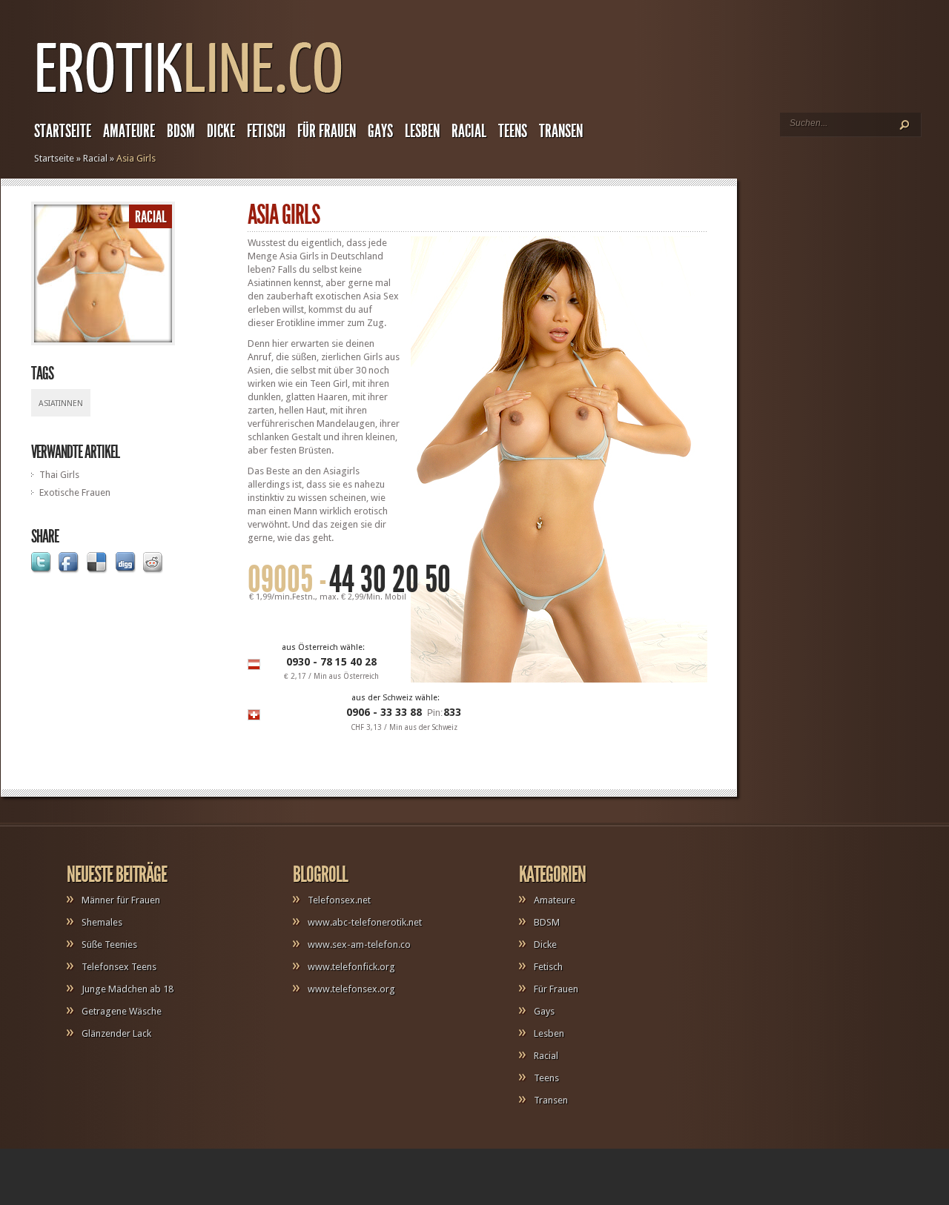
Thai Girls (59, 474)
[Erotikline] (188, 100)
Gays (380, 131)
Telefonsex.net (339, 900)
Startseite (62, 131)
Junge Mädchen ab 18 (127, 989)
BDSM (181, 131)
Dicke (221, 131)
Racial (469, 131)
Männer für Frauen (121, 900)
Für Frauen (326, 131)
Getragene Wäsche (122, 1011)
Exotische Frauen (74, 492)
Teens (512, 131)
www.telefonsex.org (351, 989)
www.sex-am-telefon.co (359, 944)
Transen (561, 131)
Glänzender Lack (116, 1033)
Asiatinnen (61, 403)
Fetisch (266, 131)
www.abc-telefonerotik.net (365, 922)
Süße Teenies (109, 944)
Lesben (422, 131)
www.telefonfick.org (351, 966)
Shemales (102, 922)
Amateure (129, 131)
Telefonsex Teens (119, 966)
